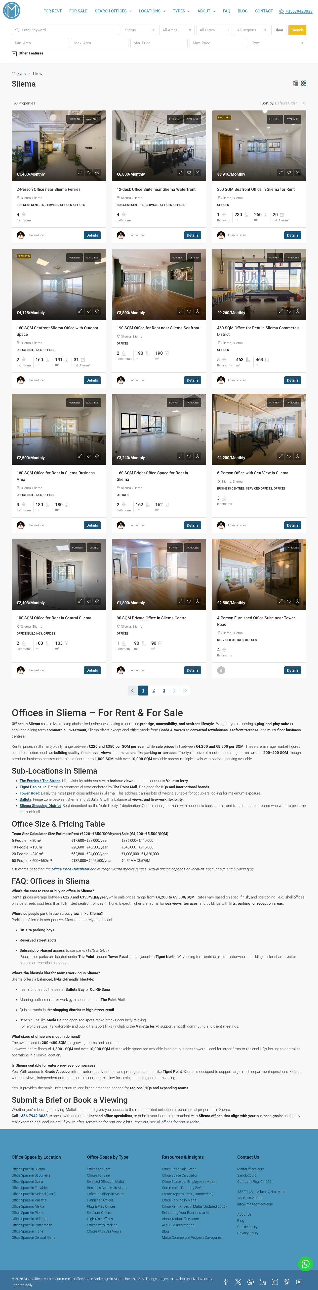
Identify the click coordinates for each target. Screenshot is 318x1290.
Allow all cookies (131, 658)
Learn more (115, 643)
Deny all (186, 658)
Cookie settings (159, 672)
